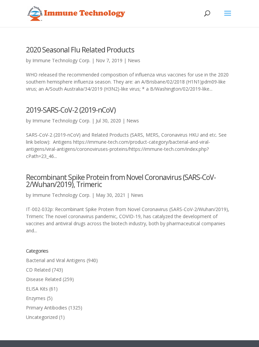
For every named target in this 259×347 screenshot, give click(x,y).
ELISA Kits (37, 288)
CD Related (38, 270)
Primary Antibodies (46, 307)
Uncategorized (42, 317)
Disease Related (43, 279)
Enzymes (36, 298)
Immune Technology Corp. (61, 60)
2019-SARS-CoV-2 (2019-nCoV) (71, 110)
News (134, 60)
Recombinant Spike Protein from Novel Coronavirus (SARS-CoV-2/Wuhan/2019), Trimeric (121, 180)
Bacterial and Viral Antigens (55, 260)
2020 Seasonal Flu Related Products (80, 49)
